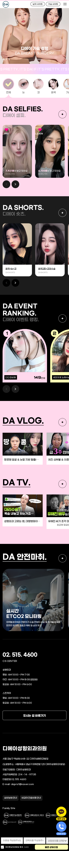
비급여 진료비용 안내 (31, 798)
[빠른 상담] (61, 812)
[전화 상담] (61, 827)
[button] (15, 184)
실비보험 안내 (10, 798)
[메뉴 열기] (65, 4)
